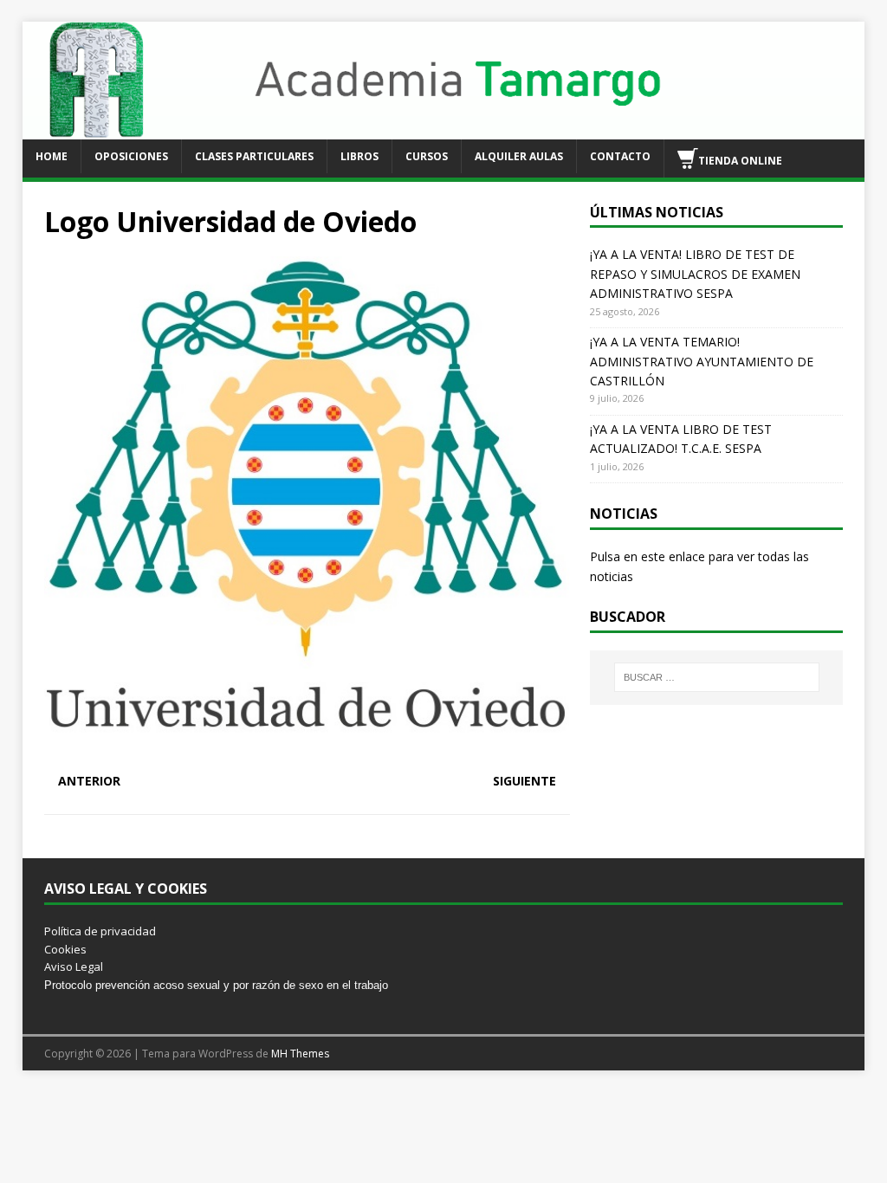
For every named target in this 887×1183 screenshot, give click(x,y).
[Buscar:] (717, 677)
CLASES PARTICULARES (254, 156)
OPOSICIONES (131, 156)
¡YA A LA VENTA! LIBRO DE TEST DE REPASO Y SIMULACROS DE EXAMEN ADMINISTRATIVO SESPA (695, 273)
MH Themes (300, 1053)
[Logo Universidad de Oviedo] (307, 748)
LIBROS (359, 156)
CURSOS (426, 156)
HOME (52, 156)
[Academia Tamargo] (444, 128)
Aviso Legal (73, 966)
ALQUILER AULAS (519, 156)
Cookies (65, 949)
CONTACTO (620, 156)
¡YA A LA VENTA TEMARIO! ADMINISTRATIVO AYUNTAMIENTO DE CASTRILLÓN (701, 361)
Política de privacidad (100, 931)
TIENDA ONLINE (740, 159)
